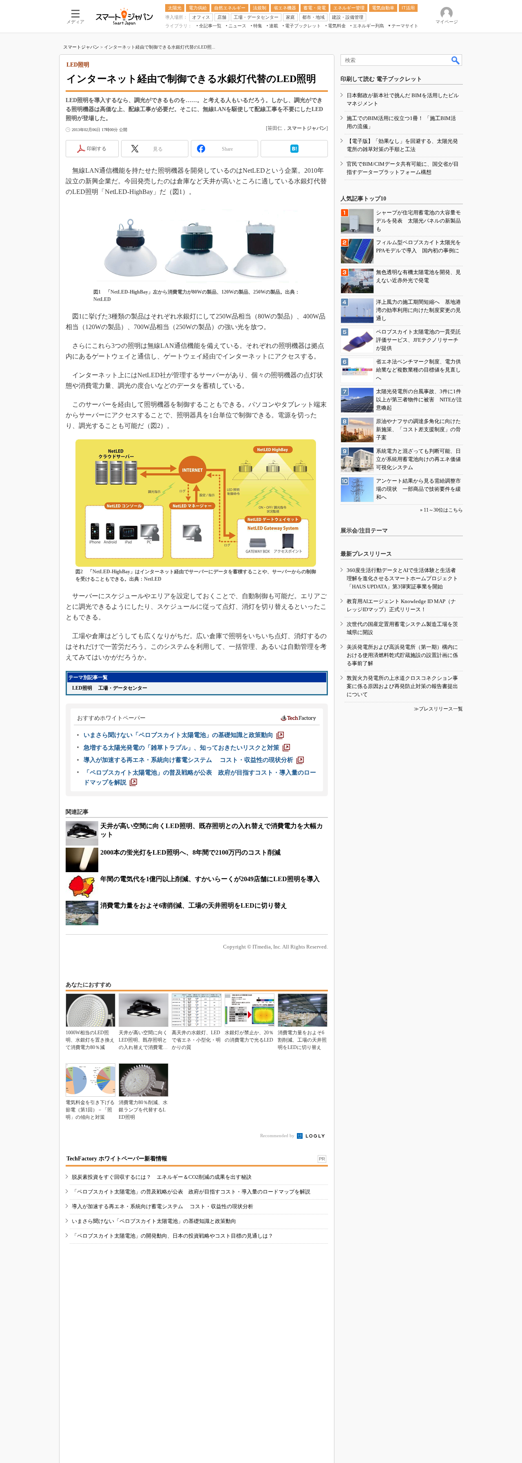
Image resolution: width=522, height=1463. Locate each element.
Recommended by (278, 1135)
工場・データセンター (125, 688)
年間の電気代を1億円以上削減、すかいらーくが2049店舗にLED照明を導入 (210, 878)
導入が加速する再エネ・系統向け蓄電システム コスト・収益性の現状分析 (162, 1206)
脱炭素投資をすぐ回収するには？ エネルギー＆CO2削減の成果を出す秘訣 (162, 1177)
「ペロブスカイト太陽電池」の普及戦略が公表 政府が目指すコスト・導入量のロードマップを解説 (191, 1192)
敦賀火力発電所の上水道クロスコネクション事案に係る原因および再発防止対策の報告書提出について (402, 686)
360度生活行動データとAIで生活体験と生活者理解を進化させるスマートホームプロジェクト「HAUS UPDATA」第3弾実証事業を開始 (402, 578)
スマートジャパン (81, 47)
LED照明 (82, 688)
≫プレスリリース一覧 (438, 709)
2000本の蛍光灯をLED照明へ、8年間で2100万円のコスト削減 (190, 852)
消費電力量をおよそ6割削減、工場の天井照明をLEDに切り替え (193, 905)
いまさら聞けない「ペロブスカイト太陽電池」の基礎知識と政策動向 (154, 1221)
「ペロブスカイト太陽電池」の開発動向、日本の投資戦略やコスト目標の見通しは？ (172, 1236)
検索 (456, 60)
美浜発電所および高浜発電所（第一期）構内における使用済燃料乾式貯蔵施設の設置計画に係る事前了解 (402, 655)
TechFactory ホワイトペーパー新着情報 (116, 1159)
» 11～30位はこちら (441, 510)
